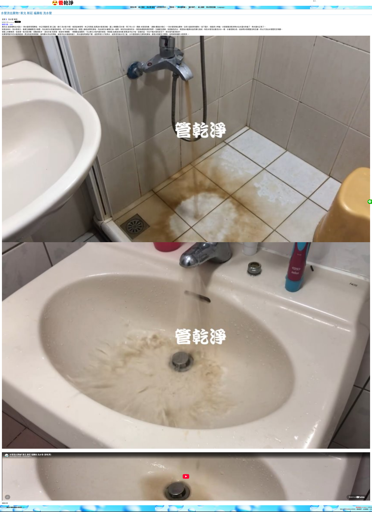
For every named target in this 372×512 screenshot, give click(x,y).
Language (220, 7)
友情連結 (365, 509)
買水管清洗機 (211, 7)
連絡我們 (359, 509)
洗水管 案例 (151, 7)
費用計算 (133, 7)
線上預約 (141, 7)
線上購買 (201, 7)
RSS (371, 509)
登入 (314, 1)
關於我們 (192, 7)
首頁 (3, 19)
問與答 (172, 7)
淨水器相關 (182, 7)
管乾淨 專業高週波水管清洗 (14, 507)
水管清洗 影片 (162, 7)
